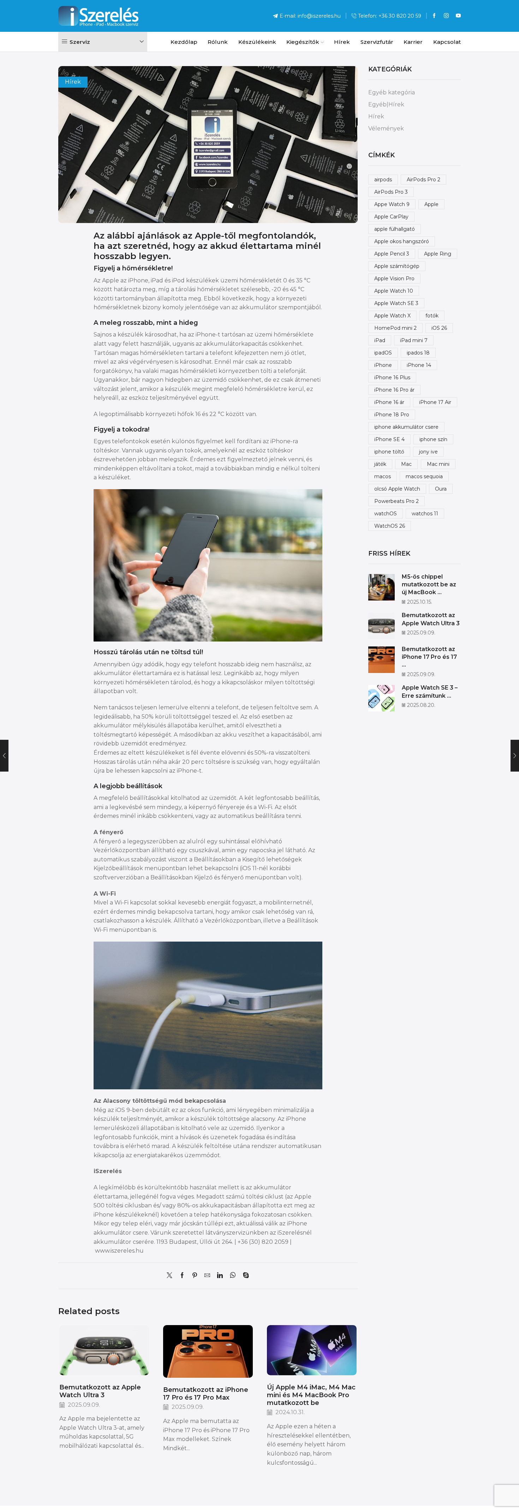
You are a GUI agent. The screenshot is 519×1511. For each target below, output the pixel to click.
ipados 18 (418, 353)
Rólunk (218, 42)
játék (380, 464)
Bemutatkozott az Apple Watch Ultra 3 (100, 1391)
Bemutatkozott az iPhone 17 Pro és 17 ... (429, 657)
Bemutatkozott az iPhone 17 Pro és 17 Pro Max (205, 1393)
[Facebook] (434, 16)
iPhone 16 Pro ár (394, 390)
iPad (379, 340)
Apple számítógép (396, 266)
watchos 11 (425, 513)
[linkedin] (220, 1275)
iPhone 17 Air (435, 402)
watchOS (385, 513)
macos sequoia (424, 476)
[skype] (244, 1275)
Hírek (342, 42)
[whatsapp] (232, 1275)
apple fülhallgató (394, 229)
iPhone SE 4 (389, 439)
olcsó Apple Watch (397, 489)
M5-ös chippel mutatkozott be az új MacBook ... (429, 584)
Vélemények (386, 128)
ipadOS (383, 353)
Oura (441, 489)
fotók (432, 315)
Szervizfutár (376, 42)
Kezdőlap (184, 42)
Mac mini (438, 464)
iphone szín (433, 439)
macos (382, 476)
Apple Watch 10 (393, 291)
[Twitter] (171, 1275)
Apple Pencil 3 (391, 254)
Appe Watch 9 (392, 204)
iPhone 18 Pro (391, 414)
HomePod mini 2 (395, 328)
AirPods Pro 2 (423, 179)
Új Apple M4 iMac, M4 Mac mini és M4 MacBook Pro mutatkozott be (311, 1395)
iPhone (383, 365)
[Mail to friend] (207, 1275)
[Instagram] (446, 16)
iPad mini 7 (414, 340)
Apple (431, 204)
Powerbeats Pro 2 (396, 501)
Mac (406, 464)
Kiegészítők (302, 42)
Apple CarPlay (391, 216)
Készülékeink (257, 42)
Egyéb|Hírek (386, 104)
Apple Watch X (392, 315)
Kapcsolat (447, 42)
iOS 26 (439, 328)
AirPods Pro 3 (391, 192)
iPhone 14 (419, 365)
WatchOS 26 (389, 526)
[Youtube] (458, 16)
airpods (383, 179)
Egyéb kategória (391, 92)
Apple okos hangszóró (401, 241)
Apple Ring (437, 254)
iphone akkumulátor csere (406, 427)
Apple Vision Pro (394, 278)
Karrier (413, 42)
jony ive (428, 452)
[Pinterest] (195, 1275)
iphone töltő (389, 452)
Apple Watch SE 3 (396, 303)
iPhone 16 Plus (392, 377)
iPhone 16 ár (389, 402)
